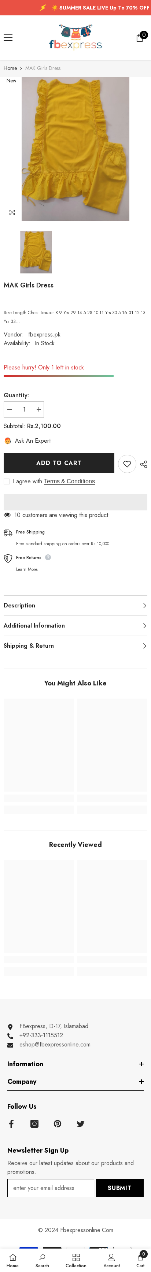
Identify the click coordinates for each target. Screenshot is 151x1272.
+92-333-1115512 (41, 1035)
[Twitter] (80, 1123)
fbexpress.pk (44, 334)
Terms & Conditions (69, 481)
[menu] (8, 37)
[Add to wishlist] (127, 464)
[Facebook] (11, 1123)
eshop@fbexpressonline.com (55, 1044)
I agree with (27, 481)
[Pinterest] (57, 1123)
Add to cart (59, 463)
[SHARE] (141, 464)
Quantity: (16, 395)
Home (10, 68)
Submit (120, 1188)
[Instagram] (34, 1123)
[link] (39, 798)
